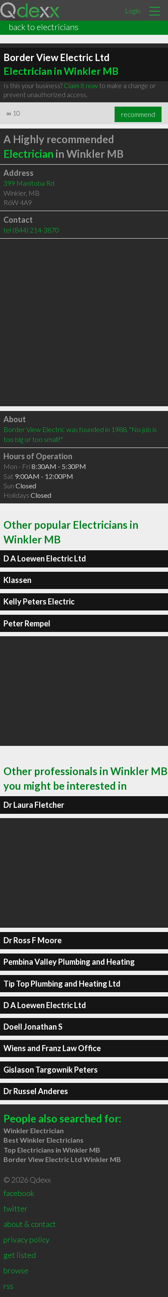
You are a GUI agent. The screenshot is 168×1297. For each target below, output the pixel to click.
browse (15, 1270)
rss (8, 1286)
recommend (138, 114)
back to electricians (43, 26)
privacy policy (26, 1239)
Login (132, 10)
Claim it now (81, 85)
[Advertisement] (84, 322)
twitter (15, 1208)
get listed (19, 1255)
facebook (18, 1193)
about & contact (29, 1224)
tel (31, 230)
